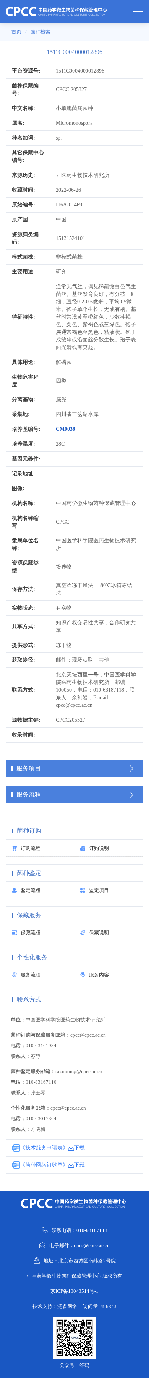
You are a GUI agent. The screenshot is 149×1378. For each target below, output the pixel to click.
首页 (16, 32)
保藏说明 (99, 932)
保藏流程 (30, 932)
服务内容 (99, 975)
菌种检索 (40, 32)
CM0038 (65, 429)
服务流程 (30, 975)
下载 (79, 1148)
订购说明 (99, 848)
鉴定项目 (99, 890)
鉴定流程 (30, 890)
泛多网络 (67, 1306)
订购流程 (30, 848)
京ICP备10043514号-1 (74, 1291)
